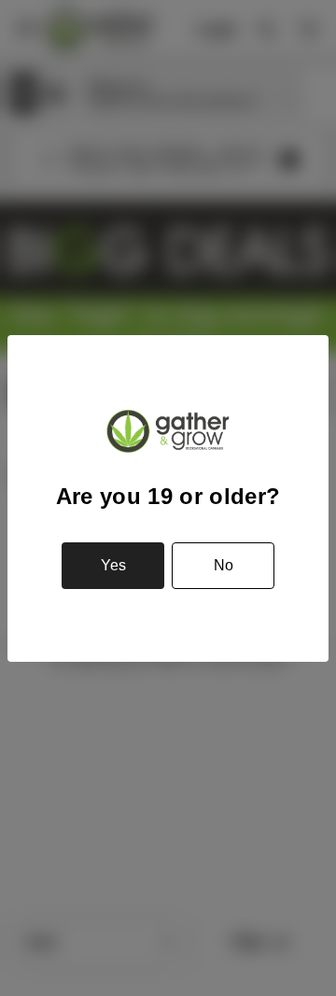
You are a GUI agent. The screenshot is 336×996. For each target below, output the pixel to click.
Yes (113, 565)
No (223, 565)
